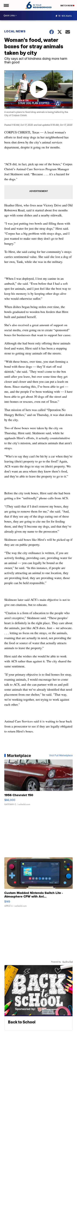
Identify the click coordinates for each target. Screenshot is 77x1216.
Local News (15, 31)
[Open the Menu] (6, 5)
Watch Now (66, 5)
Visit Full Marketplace (61, 755)
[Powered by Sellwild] (67, 962)
